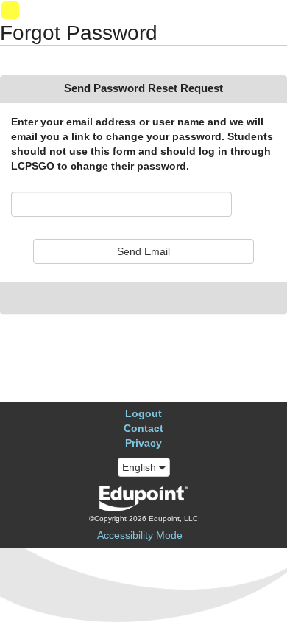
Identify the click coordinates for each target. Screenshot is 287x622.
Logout (143, 413)
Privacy (143, 443)
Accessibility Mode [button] (140, 535)
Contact (143, 428)
